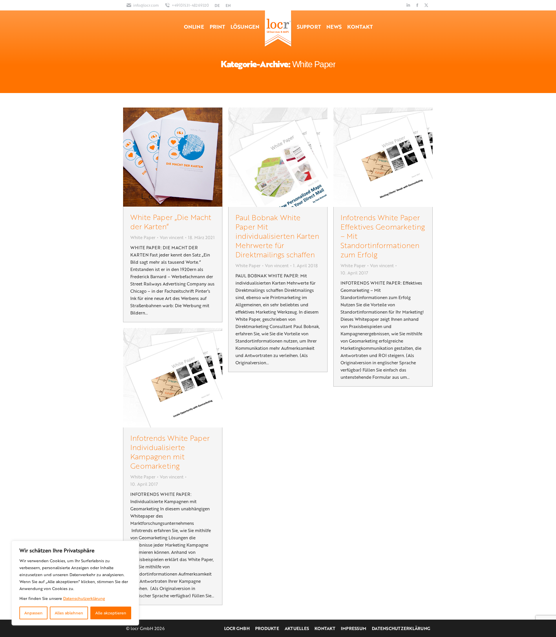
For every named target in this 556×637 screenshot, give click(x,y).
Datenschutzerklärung (84, 598)
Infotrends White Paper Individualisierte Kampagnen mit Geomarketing (170, 452)
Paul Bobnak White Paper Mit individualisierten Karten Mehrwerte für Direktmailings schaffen (277, 235)
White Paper (143, 237)
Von (172, 237)
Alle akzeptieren (110, 613)
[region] (75, 583)
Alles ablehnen (69, 613)
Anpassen (33, 613)
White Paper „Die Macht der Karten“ (170, 221)
